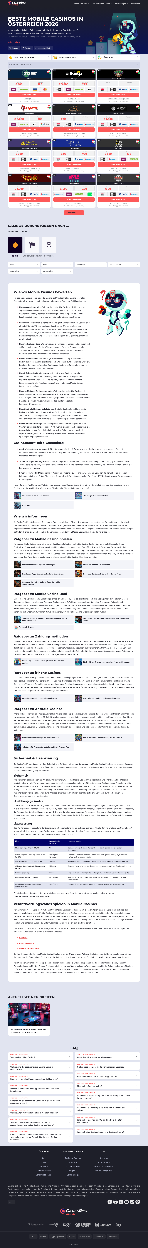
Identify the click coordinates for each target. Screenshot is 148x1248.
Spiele (43, 1162)
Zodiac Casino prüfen (118, 203)
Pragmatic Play (73, 1166)
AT (10, 1202)
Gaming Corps (73, 1175)
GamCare (23, 938)
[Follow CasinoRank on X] (121, 1202)
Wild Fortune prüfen (74, 203)
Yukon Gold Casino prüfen (118, 98)
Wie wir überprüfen (103, 1170)
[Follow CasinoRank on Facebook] (110, 1202)
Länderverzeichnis (43, 1170)
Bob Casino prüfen (118, 168)
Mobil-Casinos (80, 3)
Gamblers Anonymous (29, 948)
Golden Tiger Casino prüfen (29, 203)
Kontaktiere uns (103, 1162)
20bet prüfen (29, 98)
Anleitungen (120, 3)
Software (44, 1166)
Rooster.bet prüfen (29, 133)
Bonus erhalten (29, 95)
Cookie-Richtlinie (74, 1245)
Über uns (103, 1158)
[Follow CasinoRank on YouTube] (126, 1202)
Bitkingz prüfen (74, 98)
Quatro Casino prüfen (74, 168)
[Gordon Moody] (83, 1225)
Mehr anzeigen (73, 213)
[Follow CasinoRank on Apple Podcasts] (137, 1202)
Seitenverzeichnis (43, 1175)
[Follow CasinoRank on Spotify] (132, 1202)
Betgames (73, 1170)
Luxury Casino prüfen (118, 133)
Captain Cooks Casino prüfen (74, 133)
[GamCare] (103, 1225)
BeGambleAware (26, 943)
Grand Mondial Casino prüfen (29, 168)
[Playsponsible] (53, 1225)
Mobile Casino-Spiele (101, 3)
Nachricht (135, 3)
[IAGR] (67, 1225)
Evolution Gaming (73, 1158)
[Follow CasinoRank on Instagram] (115, 1202)
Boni (43, 1158)
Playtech (73, 1162)
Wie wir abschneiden (103, 1166)
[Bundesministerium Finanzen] (35, 1225)
